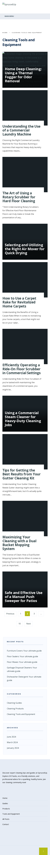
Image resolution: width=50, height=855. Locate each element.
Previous (10, 613)
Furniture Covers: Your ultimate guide (24, 650)
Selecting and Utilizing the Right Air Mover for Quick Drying (24, 248)
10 (19, 623)
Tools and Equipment (11, 814)
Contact (5, 824)
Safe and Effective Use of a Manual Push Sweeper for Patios (23, 596)
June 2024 (11, 736)
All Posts (5, 819)
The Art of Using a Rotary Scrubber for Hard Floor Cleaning (18, 197)
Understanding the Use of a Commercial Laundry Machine (21, 130)
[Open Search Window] (3, 11)
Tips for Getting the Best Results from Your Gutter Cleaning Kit (21, 474)
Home (5, 33)
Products (6, 808)
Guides (5, 803)
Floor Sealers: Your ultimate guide (22, 656)
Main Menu (9, 16)
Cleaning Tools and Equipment (21, 714)
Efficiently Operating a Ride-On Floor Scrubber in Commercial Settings (21, 369)
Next (28, 623)
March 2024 (12, 742)
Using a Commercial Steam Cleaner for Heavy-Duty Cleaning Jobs (23, 418)
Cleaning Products (15, 708)
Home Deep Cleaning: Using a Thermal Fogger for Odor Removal (23, 74)
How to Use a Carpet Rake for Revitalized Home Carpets (19, 302)
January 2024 (13, 748)
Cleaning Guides (14, 703)
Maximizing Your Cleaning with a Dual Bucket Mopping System (19, 543)
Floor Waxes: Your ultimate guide (22, 662)
